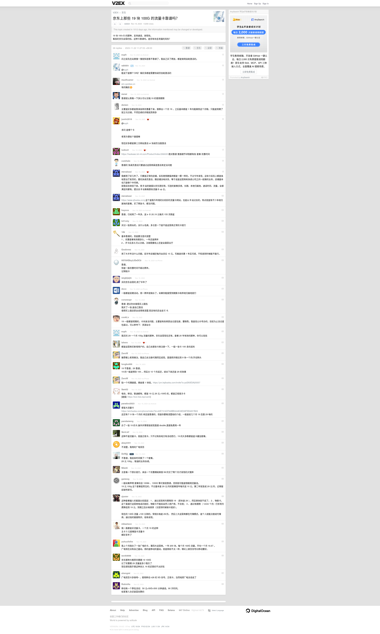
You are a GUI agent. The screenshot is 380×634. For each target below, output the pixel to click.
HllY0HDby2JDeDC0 (131, 260)
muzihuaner (127, 79)
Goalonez (126, 249)
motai (124, 94)
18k (123, 231)
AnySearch (245, 77)
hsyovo (125, 210)
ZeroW (124, 353)
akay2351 (126, 442)
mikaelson (126, 523)
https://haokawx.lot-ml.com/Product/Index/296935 (144, 153)
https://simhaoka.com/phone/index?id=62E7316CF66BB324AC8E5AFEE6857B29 (159, 411)
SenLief (125, 431)
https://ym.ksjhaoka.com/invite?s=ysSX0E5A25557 (176, 382)
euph (124, 54)
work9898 (126, 555)
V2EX (115, 12)
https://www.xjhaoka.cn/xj (133, 200)
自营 (209, 47)
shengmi (125, 573)
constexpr (126, 299)
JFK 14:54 (165, 626)
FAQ (161, 610)
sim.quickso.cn (128, 83)
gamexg (125, 478)
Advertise (134, 610)
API (153, 610)
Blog (145, 610)
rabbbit (127, 23)
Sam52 (124, 389)
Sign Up (257, 3)
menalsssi (126, 171)
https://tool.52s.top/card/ (139, 396)
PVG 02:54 (145, 626)
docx (123, 288)
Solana (171, 610)
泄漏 (220, 47)
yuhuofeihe (127, 541)
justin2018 (126, 119)
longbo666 (126, 364)
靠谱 (187, 47)
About (113, 610)
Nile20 (124, 467)
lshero (124, 342)
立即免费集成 (248, 71)
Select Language (217, 610)
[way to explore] (118, 3)
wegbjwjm (126, 277)
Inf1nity (125, 220)
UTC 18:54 (135, 626)
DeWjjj (124, 453)
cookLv (125, 317)
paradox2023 (127, 403)
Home (249, 3)
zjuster (124, 496)
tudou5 (125, 149)
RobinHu (125, 584)
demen (124, 104)
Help (122, 610)
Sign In (266, 3)
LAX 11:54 (155, 626)
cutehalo (125, 160)
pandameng (127, 421)
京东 (124, 12)
